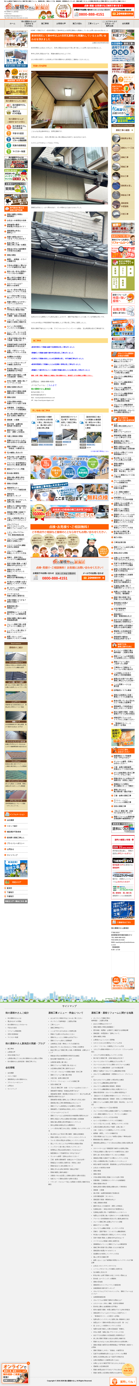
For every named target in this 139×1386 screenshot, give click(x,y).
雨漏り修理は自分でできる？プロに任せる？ (16, 238)
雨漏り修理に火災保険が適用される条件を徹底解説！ (111, 1373)
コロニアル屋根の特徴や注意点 (121, 487)
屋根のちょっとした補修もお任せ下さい (64, 1037)
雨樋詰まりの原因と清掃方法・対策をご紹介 (65, 1163)
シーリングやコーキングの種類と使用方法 (16, 363)
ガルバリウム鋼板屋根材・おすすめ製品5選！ (109, 1068)
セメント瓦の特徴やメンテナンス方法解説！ (16, 327)
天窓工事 (124, 214)
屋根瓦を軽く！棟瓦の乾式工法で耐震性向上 (122, 581)
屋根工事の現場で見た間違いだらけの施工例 (122, 598)
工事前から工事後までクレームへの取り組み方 (123, 668)
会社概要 (126, 23)
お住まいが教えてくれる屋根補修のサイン (123, 453)
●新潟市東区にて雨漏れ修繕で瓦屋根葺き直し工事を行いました (53, 347)
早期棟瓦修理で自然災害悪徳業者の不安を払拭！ (16, 345)
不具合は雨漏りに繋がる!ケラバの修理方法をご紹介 (111, 1152)
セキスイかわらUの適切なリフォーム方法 (107, 1043)
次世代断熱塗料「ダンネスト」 (120, 609)
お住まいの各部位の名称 (16, 220)
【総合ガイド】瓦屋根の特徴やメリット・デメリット (111, 1096)
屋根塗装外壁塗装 (124, 204)
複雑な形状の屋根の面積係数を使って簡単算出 (16, 392)
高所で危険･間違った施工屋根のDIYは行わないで (17, 564)
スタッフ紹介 (12, 826)
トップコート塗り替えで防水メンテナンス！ (16, 631)
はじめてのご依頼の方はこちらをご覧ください (66, 1018)
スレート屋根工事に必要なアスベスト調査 (107, 1222)
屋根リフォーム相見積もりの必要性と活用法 (65, 1106)
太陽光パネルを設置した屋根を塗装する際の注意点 (67, 1175)
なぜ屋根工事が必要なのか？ (123, 425)
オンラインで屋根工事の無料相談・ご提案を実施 (123, 651)
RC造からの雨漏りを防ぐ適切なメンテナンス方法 (17, 583)
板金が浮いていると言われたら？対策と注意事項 (124, 701)
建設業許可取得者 (14, 832)
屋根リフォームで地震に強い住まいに (63, 1065)
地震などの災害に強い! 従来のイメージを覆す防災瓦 (111, 1215)
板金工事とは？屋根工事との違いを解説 (16, 244)
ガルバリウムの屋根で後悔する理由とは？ (15, 540)
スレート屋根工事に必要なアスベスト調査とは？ (16, 625)
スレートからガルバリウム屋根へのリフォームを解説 (124, 366)
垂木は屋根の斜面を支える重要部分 (62, 1125)
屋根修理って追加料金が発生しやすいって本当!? (123, 707)
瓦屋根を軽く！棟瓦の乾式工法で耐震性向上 (108, 1209)
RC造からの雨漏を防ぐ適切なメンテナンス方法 (109, 1234)
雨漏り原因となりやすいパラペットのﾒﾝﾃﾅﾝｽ (16, 303)
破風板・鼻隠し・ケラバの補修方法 (105, 1133)
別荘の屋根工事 (120, 806)
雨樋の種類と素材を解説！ (59, 1172)
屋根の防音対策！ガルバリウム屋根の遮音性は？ (124, 411)
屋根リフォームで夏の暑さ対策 (61, 1075)
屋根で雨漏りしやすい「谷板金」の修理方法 (15, 447)
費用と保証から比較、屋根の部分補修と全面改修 (124, 448)
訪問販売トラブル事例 (122, 690)
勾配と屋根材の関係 (15, 436)
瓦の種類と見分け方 (15, 453)
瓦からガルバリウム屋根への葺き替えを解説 (123, 372)
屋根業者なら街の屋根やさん (17, 1079)
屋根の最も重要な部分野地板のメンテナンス (15, 478)
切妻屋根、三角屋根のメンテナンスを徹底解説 (16, 408)
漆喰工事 (124, 157)
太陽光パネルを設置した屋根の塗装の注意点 (123, 504)
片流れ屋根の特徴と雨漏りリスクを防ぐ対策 (16, 402)
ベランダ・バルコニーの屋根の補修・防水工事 (66, 1072)
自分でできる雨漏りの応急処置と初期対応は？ (123, 621)
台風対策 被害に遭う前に (59, 1062)
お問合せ (10, 849)
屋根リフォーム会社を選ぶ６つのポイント (124, 548)
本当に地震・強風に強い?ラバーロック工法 (17, 382)
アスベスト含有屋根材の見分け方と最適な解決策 (16, 464)
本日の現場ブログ (14, 1055)
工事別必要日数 (120, 542)
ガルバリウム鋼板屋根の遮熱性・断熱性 (123, 383)
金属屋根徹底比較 (99, 1297)
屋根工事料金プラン (57, 1028)
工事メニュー (93, 23)
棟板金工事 (125, 195)
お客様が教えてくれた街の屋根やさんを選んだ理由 (25, 1058)
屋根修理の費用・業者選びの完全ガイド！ (16, 225)
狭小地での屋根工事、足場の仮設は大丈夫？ (108, 1058)
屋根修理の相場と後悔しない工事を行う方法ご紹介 (67, 1099)
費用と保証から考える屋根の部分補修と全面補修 (67, 1119)
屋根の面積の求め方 (15, 387)
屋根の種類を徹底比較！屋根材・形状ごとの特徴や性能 (112, 1099)
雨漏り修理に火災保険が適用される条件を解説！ (123, 626)
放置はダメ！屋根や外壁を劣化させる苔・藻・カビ (110, 1322)
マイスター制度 (13, 1037)
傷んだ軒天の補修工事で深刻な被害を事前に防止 (16, 278)
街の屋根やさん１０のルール (17, 1024)
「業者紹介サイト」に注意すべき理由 (122, 724)
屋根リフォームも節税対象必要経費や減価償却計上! (124, 817)
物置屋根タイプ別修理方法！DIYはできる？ (122, 757)
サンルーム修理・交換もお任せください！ (123, 762)
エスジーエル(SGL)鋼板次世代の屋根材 (16, 546)
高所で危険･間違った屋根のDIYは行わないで (108, 1238)
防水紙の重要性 (13, 473)
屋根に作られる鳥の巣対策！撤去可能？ (123, 790)
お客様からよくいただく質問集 (104, 1040)
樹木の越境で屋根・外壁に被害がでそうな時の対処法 (124, 713)
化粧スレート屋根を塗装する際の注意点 (121, 510)
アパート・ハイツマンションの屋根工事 (122, 801)
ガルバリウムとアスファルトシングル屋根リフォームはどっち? (17, 526)
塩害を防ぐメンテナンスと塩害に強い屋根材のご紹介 (111, 1319)
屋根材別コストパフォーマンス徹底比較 (16, 489)
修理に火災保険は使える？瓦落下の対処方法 (124, 570)
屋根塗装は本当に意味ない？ (14, 231)
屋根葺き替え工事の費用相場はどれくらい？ (123, 442)
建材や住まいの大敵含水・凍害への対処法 (15, 431)
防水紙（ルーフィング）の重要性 (104, 1278)
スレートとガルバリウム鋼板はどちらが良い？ (123, 360)
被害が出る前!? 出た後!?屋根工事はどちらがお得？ (124, 679)
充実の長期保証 (13, 1034)
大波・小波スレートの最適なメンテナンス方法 (16, 351)
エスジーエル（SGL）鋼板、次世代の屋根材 (108, 1303)
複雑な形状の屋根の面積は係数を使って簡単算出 (110, 1187)
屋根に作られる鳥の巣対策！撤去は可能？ (64, 1169)
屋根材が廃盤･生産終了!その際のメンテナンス (16, 513)
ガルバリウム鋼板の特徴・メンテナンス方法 (108, 1228)
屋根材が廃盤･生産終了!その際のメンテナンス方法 (110, 1158)
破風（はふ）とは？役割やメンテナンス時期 (16, 637)
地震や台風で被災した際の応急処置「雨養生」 (16, 376)
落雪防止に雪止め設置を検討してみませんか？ (66, 1150)
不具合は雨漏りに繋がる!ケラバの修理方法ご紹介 (17, 266)
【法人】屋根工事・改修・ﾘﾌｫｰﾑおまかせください (124, 812)
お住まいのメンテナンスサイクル (104, 1266)
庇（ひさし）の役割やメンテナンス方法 (16, 589)
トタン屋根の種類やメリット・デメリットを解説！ (110, 1114)
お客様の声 (61, 23)
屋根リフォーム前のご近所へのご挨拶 (121, 663)
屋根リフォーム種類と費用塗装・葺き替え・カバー (124, 470)
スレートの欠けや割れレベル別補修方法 (122, 481)
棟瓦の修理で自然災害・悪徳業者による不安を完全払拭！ (113, 1164)
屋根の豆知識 (12, 483)
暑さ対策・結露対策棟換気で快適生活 (106, 1193)
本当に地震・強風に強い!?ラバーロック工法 (108, 1332)
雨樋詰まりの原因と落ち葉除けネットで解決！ (124, 785)
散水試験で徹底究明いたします (61, 1059)
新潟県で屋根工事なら (15, 838)
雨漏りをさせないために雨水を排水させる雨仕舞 (16, 441)
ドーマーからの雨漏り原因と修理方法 (15, 595)
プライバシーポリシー (15, 843)
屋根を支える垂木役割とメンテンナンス (15, 570)
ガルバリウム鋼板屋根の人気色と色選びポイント (110, 1089)
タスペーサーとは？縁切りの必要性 (15, 284)
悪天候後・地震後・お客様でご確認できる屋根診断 (110, 1030)
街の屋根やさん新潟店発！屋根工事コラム (22, 1061)
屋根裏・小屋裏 (13, 420)
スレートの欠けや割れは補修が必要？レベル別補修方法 (112, 1111)
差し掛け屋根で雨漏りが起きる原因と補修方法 (109, 1338)
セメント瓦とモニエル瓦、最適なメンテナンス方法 (110, 1123)
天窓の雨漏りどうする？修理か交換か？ (16, 601)
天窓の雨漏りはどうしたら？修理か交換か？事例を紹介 (112, 1136)
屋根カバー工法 (127, 148)
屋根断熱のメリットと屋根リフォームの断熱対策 (16, 613)
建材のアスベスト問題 (15, 469)
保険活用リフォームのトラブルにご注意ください (124, 718)
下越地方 (10, 892)
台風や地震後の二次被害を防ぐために (123, 575)
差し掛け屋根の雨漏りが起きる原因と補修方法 (16, 414)
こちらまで (52, 385)
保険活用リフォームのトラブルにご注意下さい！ (110, 1313)
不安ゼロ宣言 (12, 1028)
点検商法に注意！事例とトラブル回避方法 (64, 1044)
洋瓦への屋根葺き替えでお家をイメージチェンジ (16, 519)
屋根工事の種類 (123, 130)
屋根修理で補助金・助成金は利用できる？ (122, 638)
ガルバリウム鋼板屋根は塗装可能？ (123, 377)
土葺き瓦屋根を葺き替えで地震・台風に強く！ (16, 339)
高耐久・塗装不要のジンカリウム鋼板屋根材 (16, 558)
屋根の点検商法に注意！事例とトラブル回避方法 (123, 696)
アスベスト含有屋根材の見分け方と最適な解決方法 (110, 1219)
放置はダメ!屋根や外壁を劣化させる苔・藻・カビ (17, 507)
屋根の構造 (11, 255)
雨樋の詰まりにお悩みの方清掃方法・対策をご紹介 (124, 779)
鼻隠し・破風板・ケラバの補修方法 (16, 260)
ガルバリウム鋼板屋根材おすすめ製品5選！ (123, 394)
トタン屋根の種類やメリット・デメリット (122, 493)
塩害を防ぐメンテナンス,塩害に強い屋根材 (17, 501)
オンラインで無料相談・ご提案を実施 (63, 1021)
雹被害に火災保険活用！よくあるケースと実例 (123, 632)
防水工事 (124, 176)
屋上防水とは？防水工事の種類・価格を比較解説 (16, 315)
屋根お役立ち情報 (121, 553)
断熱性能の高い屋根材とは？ (13, 607)
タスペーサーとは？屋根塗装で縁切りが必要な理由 (110, 1148)
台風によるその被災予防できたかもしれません (124, 559)
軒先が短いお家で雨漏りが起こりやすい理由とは (16, 458)
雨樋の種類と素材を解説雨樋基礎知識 (16, 619)
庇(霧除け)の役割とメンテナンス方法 (14, 357)
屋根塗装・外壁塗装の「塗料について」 (107, 1033)
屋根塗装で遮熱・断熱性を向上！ (104, 1199)
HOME (33, 30)
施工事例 (45, 23)
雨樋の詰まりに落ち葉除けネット (61, 1166)
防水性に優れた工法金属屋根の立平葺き (15, 370)
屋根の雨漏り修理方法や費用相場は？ (16, 576)
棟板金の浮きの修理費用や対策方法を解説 (16, 250)
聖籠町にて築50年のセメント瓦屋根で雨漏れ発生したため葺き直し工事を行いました (61, 370)
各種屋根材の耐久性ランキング (104, 1288)
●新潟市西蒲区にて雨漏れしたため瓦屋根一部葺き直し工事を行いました (56, 364)
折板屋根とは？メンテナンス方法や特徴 (123, 498)
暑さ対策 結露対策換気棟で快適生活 (15, 425)
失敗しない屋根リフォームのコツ (122, 431)
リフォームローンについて (59, 1112)
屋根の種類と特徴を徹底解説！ (15, 215)
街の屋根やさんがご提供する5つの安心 (28, 23)
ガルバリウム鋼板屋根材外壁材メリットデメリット (124, 405)
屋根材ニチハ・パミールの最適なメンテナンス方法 (124, 515)
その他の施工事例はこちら (99, 451)
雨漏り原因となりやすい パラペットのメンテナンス (68, 1137)
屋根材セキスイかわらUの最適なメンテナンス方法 (124, 521)
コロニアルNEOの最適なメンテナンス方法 (123, 527)
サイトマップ (12, 855)
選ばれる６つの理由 (14, 1021)
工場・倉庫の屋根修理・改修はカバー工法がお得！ (124, 768)
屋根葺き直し (126, 186)
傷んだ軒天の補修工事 (101, 1257)
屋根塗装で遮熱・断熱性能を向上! (123, 615)
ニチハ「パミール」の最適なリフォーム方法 (108, 1046)
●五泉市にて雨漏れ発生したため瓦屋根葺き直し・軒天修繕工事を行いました (57, 358)
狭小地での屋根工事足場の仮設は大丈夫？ (122, 532)
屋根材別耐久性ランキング (14, 495)
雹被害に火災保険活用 (101, 1366)
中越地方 (10, 896)
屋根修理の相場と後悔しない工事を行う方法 (122, 436)
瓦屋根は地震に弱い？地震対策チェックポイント (124, 587)
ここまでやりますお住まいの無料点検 (109, 23)
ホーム (12, 23)
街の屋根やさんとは (14, 1018)
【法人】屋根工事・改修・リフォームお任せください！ (69, 1088)
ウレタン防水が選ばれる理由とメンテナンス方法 (16, 290)
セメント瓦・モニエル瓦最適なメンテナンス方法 (16, 333)
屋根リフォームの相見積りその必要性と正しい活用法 (124, 657)
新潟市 (9, 888)
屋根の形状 (11, 397)
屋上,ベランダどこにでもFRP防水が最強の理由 (17, 309)
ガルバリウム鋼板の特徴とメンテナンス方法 (16, 552)
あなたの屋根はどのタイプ (102, 1024)
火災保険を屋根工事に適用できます (62, 1068)
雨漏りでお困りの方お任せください (62, 1034)
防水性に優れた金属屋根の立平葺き (105, 1306)
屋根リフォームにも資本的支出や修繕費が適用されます (69, 1115)
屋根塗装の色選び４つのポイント (121, 604)
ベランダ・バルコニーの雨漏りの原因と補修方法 (16, 321)
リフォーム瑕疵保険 (14, 1031)
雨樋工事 (124, 167)
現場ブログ (41, 30)
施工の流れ (77, 23)
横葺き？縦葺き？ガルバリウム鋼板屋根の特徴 (124, 400)
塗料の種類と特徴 (122, 840)
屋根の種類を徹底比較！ (119, 464)
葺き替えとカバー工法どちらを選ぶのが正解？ (123, 459)
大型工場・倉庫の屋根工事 (59, 1078)
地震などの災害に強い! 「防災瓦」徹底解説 (123, 592)
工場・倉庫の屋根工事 (122, 795)
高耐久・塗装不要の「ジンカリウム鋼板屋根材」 (110, 1231)
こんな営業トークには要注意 (122, 685)
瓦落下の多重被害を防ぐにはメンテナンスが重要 (123, 564)
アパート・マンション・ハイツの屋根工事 (64, 1081)
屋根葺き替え (126, 138)
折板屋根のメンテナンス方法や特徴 (105, 1117)
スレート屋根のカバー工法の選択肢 (124, 476)
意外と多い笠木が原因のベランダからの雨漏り (16, 272)
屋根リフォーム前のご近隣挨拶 (61, 1040)
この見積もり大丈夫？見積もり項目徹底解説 (122, 674)
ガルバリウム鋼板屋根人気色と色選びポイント (123, 389)
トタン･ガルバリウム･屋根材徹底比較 (15, 533)
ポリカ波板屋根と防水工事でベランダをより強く (124, 774)
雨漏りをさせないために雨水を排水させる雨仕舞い (110, 1341)
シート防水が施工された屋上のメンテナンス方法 (16, 297)
